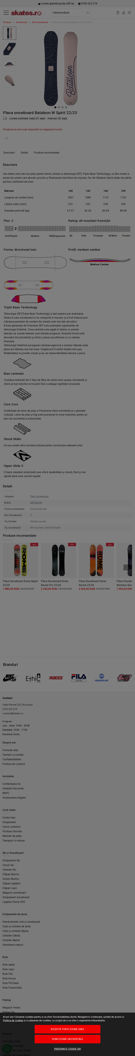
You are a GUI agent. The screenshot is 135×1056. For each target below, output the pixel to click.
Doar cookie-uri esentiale (67, 1039)
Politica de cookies (13, 1020)
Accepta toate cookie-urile (67, 1029)
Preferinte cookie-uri (67, 1049)
